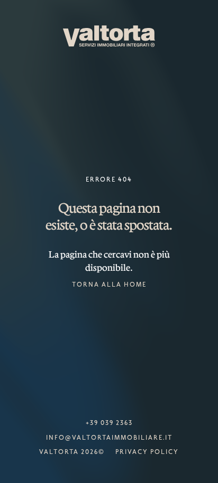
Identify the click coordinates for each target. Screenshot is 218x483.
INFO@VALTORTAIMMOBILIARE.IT (109, 438)
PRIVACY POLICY (147, 452)
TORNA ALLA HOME (109, 285)
